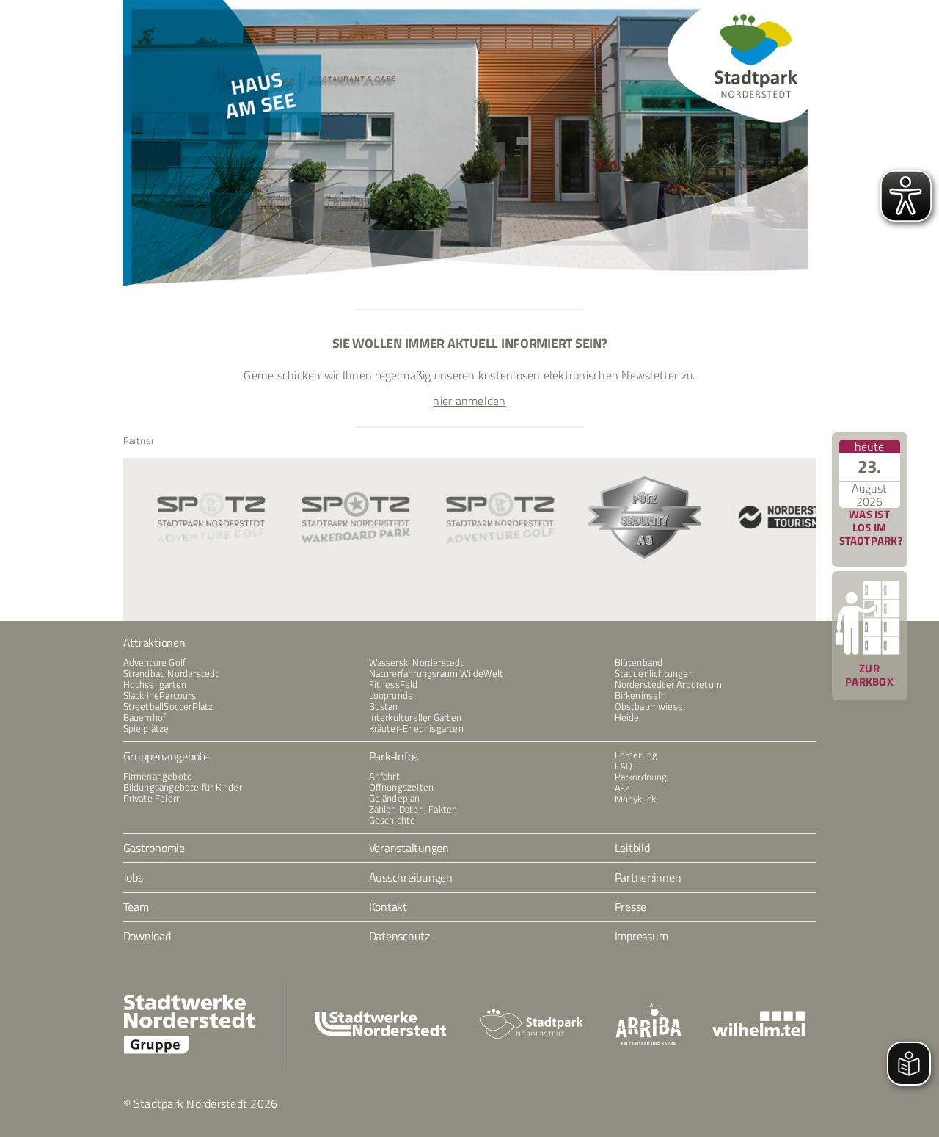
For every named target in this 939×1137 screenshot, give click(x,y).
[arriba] (648, 1008)
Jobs (133, 877)
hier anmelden (469, 401)
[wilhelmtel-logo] (758, 1017)
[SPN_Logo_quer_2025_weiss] (531, 1013)
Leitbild (632, 848)
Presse (631, 906)
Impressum (641, 936)
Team (136, 906)
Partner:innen (648, 877)
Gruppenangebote (166, 756)
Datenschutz (399, 936)
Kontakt (388, 906)
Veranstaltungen (409, 848)
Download (147, 936)
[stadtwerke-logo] (381, 1017)
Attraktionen (154, 642)
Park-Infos (394, 756)
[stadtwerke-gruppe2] (189, 999)
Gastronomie (154, 848)
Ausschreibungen (411, 877)
